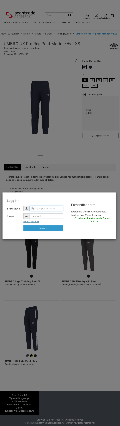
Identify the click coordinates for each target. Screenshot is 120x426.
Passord (11, 216)
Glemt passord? (31, 221)
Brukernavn (13, 208)
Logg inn (43, 228)
